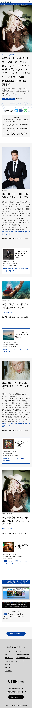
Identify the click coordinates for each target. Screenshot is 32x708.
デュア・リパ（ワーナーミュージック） (15, 350)
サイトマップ (20, 661)
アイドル (7, 667)
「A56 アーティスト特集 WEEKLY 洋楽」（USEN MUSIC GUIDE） (13, 616)
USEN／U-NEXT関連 (13, 4)
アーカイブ (8, 670)
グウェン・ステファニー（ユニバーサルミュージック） (15, 562)
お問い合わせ (14, 697)
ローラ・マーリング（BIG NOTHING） (13, 459)
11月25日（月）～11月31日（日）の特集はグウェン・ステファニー (17, 133)
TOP (2, 4)
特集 (6, 654)
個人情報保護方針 (14, 688)
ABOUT (18, 651)
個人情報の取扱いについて (14, 692)
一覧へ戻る (15, 633)
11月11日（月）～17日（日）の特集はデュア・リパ (17, 125)
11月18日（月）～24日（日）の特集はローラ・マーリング (17, 129)
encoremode (9, 661)
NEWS (5, 4)
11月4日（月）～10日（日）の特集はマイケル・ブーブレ (17, 120)
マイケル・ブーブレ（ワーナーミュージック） (15, 270)
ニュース (7, 651)
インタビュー (9, 657)
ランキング (8, 664)
